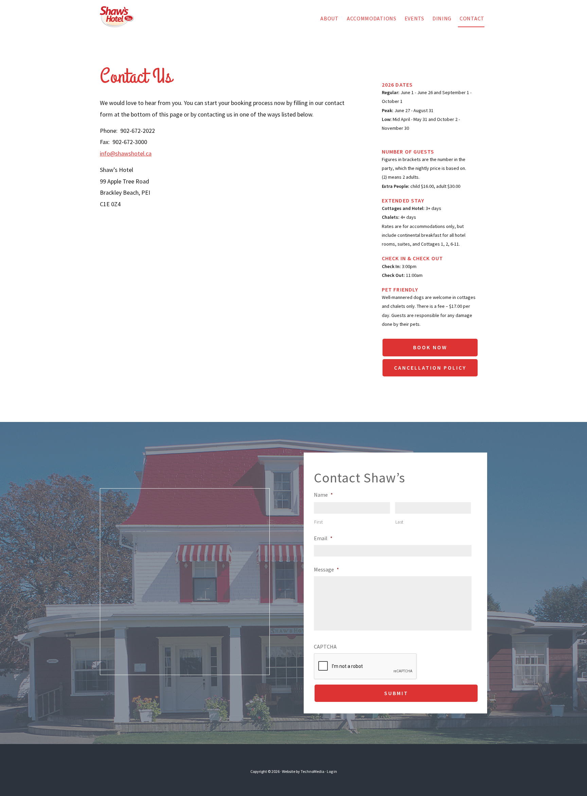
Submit (396, 693)
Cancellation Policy (430, 367)
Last (399, 522)
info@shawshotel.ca (126, 153)
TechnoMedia (312, 771)
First (318, 522)
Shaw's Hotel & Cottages (125, 17)
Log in (332, 771)
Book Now (430, 347)
